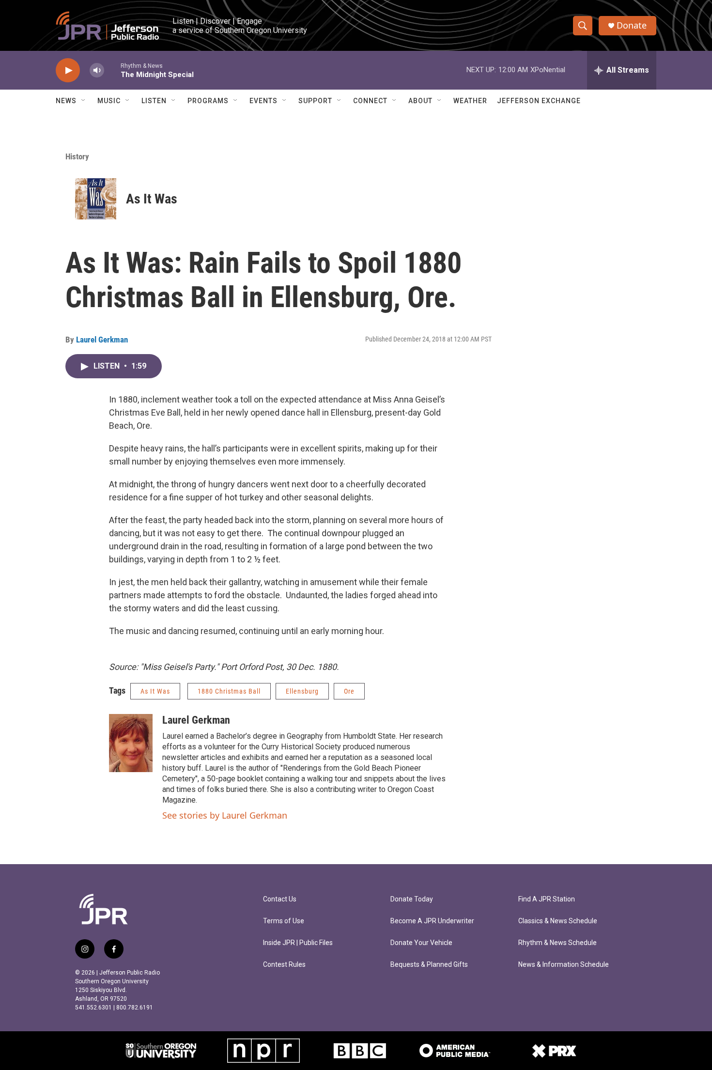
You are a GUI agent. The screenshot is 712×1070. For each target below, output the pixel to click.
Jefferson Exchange (539, 101)
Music (109, 101)
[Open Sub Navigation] (84, 101)
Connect (370, 101)
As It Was (151, 199)
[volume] (97, 70)
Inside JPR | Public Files (298, 942)
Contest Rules (284, 964)
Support (315, 101)
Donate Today (411, 899)
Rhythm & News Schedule (557, 942)
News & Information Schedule (563, 964)
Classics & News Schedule (557, 921)
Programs (208, 101)
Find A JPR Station (546, 899)
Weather (470, 101)
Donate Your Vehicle (421, 942)
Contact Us (279, 899)
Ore (349, 691)
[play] (68, 70)
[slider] (112, 70)
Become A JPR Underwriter (432, 921)
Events (263, 101)
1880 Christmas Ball (229, 691)
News (66, 101)
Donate (632, 25)
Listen (154, 101)
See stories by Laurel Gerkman (224, 815)
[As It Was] (95, 198)
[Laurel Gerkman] (131, 743)
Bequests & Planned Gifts (429, 964)
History (77, 156)
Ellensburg (302, 691)
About (420, 101)
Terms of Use (283, 921)
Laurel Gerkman (102, 339)
